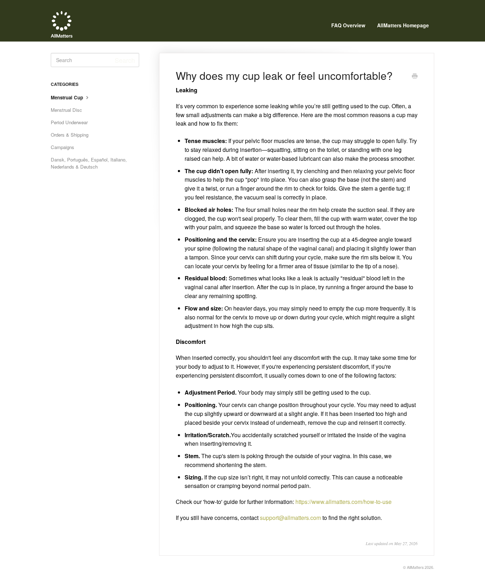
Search (125, 60)
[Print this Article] (415, 76)
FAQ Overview (348, 25)
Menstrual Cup (68, 97)
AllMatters (415, 567)
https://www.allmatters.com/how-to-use (343, 502)
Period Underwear (69, 122)
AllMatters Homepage (403, 25)
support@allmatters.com (290, 518)
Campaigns (62, 147)
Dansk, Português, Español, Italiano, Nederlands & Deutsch (89, 163)
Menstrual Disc (66, 109)
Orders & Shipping (69, 134)
